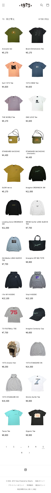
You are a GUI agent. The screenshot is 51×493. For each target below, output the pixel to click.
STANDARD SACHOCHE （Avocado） (35, 153)
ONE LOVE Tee (31, 117)
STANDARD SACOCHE (11, 151)
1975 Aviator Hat (9, 363)
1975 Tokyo (15, 481)
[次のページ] (29, 453)
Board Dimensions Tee (35, 49)
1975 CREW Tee (32, 83)
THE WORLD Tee (8, 117)
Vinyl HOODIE (31, 294)
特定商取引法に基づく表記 (26, 489)
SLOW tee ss (7, 188)
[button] (3, 5)
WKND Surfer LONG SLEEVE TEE (37, 223)
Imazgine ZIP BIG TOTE (35, 258)
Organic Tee (30, 431)
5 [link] (43, 446)
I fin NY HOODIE (8, 294)
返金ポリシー (40, 481)
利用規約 (30, 485)
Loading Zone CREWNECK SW (12, 223)
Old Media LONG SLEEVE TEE (12, 259)
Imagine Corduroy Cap (35, 329)
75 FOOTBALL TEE (9, 329)
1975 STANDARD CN (34, 363)
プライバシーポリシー (16, 485)
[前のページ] (7, 447)
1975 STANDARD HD (10, 397)
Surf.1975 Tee (7, 83)
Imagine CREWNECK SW (35, 188)
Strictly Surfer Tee (33, 397)
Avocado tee (7, 49)
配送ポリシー (40, 485)
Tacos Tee (6, 431)
